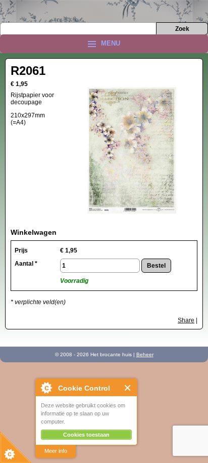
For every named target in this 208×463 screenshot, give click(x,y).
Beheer (144, 354)
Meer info (55, 451)
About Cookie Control (46, 387)
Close (128, 388)
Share (186, 320)
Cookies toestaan (86, 435)
